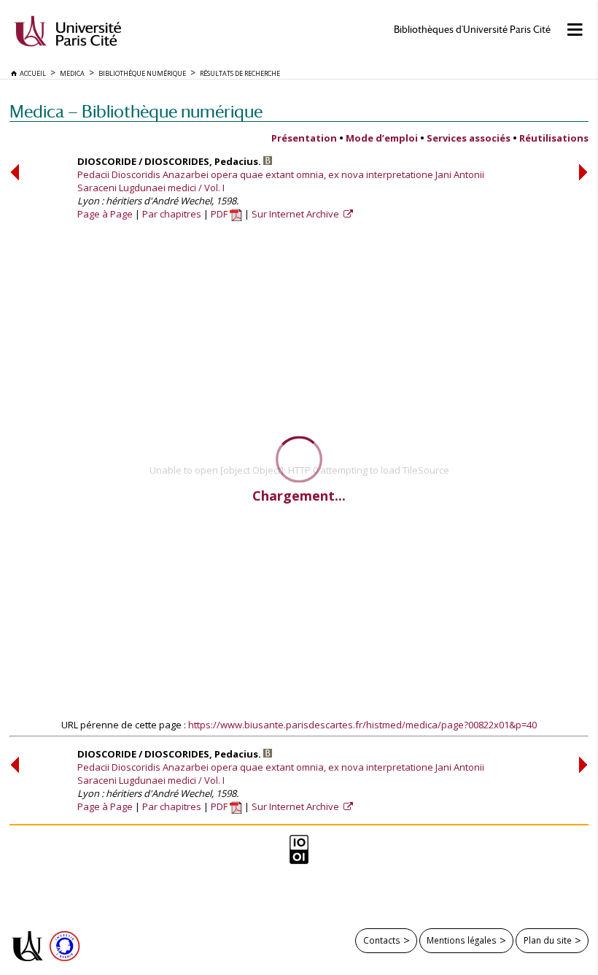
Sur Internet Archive (296, 213)
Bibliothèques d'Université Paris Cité (472, 29)
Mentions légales (462, 940)
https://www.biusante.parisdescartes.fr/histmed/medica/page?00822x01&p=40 (362, 724)
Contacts (381, 940)
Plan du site (548, 940)
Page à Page (105, 213)
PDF (220, 213)
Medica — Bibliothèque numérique (136, 111)
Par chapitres (171, 213)
